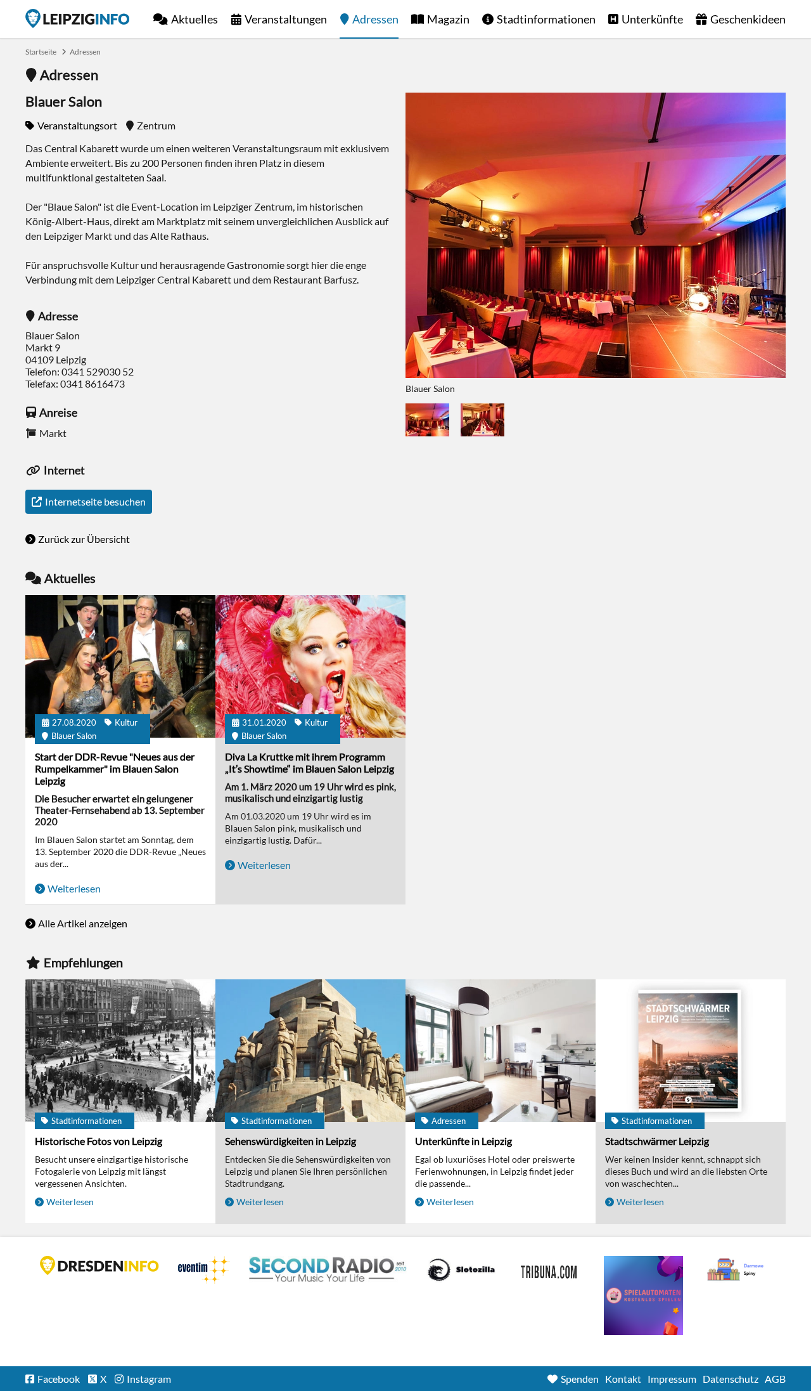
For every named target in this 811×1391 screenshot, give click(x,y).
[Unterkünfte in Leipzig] (501, 1050)
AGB (775, 1379)
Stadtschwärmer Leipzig (657, 1141)
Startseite (77, 18)
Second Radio (328, 1270)
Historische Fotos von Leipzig (98, 1141)
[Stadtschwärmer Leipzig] (691, 1050)
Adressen (375, 19)
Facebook (58, 1379)
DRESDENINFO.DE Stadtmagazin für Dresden (99, 1265)
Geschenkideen (748, 19)
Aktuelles (194, 19)
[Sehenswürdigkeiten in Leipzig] (310, 1050)
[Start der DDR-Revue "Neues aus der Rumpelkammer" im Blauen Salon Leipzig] (120, 666)
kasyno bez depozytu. (737, 1270)
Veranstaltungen (286, 19)
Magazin (448, 19)
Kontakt (623, 1379)
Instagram (149, 1379)
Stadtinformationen (546, 19)
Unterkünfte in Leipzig (463, 1141)
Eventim (204, 1270)
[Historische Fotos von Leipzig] (120, 1050)
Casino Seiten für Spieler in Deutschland (461, 1270)
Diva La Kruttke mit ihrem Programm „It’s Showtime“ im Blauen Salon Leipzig (309, 762)
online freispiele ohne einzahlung (643, 1295)
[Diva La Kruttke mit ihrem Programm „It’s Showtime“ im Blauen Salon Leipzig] (310, 666)
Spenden (580, 1379)
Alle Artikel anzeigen (82, 923)
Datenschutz (730, 1379)
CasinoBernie (550, 1270)
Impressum (672, 1379)
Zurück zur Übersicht (84, 539)
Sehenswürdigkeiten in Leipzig (290, 1141)
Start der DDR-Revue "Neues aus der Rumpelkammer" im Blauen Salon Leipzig (115, 768)
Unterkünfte (652, 19)
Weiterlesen (74, 888)
